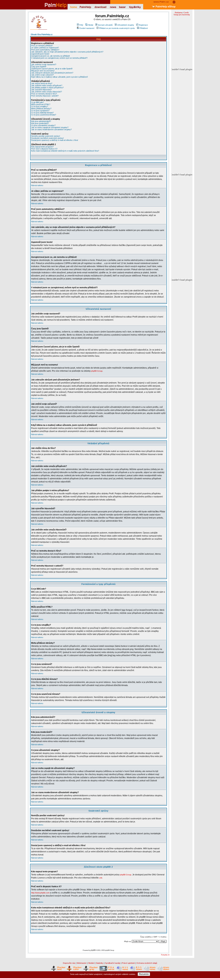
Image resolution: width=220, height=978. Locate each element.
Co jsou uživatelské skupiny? (43, 125)
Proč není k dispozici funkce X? (44, 149)
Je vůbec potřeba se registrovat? (45, 48)
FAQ (81, 25)
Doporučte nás (69, 963)
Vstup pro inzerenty (182, 15)
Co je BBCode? (37, 102)
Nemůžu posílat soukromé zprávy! (45, 136)
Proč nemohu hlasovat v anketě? (45, 96)
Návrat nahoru (37, 185)
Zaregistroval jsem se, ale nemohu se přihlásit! (50, 56)
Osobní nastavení (86, 28)
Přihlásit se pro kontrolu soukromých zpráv (117, 28)
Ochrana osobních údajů (146, 963)
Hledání (91, 963)
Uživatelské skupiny (125, 25)
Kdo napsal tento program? (42, 147)
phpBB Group (96, 371)
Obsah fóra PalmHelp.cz (42, 34)
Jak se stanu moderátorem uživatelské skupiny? (51, 129)
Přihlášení (144, 28)
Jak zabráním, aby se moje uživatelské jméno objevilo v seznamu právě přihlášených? (67, 52)
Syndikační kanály (112, 963)
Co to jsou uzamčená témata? (43, 115)
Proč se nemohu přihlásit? (42, 46)
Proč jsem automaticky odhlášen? (45, 50)
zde (100, 878)
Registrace (143, 25)
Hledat (90, 25)
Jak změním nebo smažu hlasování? (46, 92)
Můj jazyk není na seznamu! (42, 71)
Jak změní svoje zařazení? (42, 75)
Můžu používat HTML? (40, 104)
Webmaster (81, 963)
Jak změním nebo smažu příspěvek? (46, 85)
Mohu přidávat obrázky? (41, 108)
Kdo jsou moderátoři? (40, 123)
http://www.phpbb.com (40, 893)
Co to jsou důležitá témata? (42, 113)
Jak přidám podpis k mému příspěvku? (47, 88)
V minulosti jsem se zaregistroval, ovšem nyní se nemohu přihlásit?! (59, 58)
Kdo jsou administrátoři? (41, 121)
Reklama (178, 13)
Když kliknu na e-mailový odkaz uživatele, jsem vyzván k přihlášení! (59, 77)
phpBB (93, 950)
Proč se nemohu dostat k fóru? (44, 94)
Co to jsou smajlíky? (39, 106)
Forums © (165, 955)
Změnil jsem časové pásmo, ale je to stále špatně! (52, 69)
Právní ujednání (128, 963)
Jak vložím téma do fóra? (41, 83)
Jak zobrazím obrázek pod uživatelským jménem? (52, 73)
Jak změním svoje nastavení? (43, 64)
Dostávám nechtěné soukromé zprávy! (47, 138)
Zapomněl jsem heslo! (40, 54)
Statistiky (99, 963)
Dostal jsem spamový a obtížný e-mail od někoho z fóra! (54, 140)
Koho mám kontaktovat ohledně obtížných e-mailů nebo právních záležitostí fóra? (65, 151)
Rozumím (144, 974)
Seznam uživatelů (105, 25)
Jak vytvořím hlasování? (41, 90)
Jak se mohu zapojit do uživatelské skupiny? (49, 127)
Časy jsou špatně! (38, 67)
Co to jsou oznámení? (40, 111)
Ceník (186, 13)
